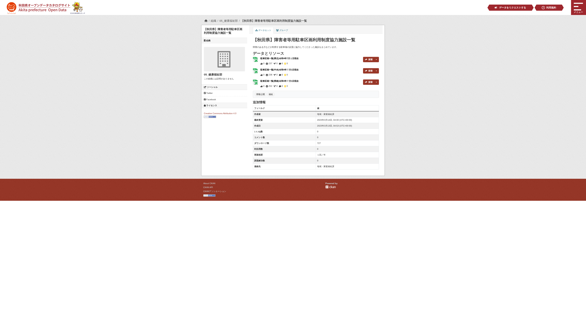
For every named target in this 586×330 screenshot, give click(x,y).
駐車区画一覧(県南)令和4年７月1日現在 (279, 81)
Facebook (211, 99)
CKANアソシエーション (214, 191)
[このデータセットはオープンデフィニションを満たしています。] (210, 116)
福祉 (271, 94)
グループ (283, 30)
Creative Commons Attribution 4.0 (220, 113)
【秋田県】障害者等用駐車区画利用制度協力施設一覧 (274, 20)
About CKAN (209, 183)
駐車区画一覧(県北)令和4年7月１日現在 (279, 58)
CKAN (330, 187)
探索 (370, 59)
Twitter (209, 93)
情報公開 (260, 94)
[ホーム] (206, 20)
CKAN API (208, 187)
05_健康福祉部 (228, 20)
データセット (264, 30)
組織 (213, 20)
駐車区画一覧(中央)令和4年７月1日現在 (279, 69)
